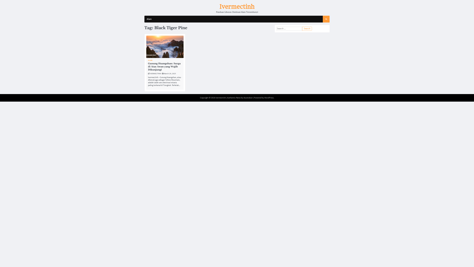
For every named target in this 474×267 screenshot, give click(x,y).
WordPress (269, 98)
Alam (149, 19)
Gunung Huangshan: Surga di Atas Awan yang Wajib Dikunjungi (164, 66)
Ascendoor (248, 98)
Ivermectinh (237, 6)
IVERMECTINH (155, 74)
